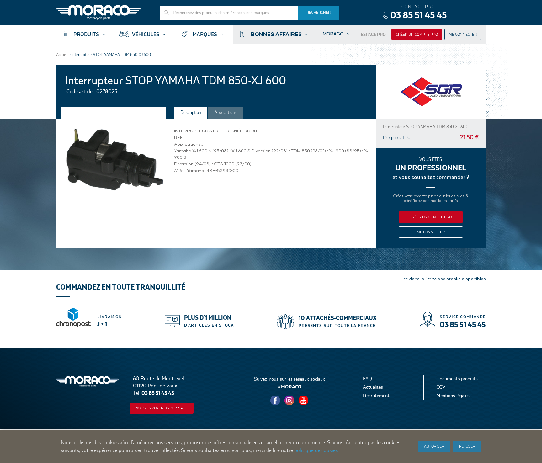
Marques (205, 34)
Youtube (304, 401)
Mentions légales (453, 395)
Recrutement (376, 395)
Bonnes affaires (276, 34)
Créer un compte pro (417, 34)
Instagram (289, 401)
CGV (440, 387)
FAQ (367, 378)
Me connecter (463, 34)
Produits (86, 34)
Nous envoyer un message (162, 408)
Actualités (373, 387)
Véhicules (145, 34)
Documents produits (457, 378)
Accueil (62, 54)
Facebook (275, 401)
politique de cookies (316, 450)
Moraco (333, 33)
